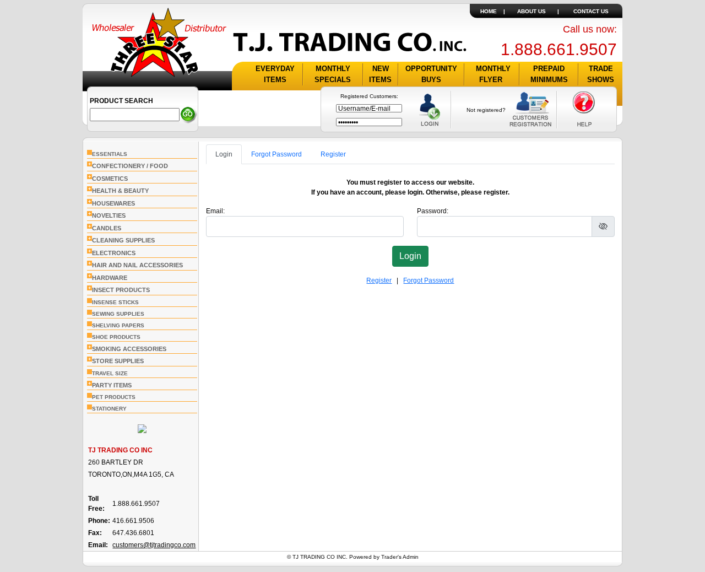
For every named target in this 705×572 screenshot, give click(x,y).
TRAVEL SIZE (110, 373)
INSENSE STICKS (115, 302)
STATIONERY (109, 409)
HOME (488, 11)
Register (333, 154)
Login (223, 154)
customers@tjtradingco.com (154, 545)
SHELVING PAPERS (118, 325)
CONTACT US (591, 11)
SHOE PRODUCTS (116, 337)
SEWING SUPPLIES (118, 314)
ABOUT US (531, 11)
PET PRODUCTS (113, 397)
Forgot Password (276, 154)
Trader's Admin (400, 557)
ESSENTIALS (109, 154)
